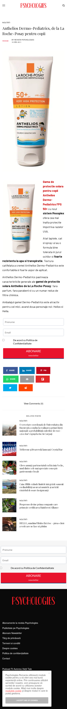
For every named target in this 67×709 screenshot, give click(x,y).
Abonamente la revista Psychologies (20, 622)
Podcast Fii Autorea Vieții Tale (17, 668)
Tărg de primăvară (11, 638)
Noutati (6, 22)
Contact (6, 658)
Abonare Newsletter (12, 633)
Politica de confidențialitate (15, 653)
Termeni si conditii (11, 643)
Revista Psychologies (24, 40)
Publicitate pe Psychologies (15, 628)
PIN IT (35, 179)
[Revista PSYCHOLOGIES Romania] (33, 5)
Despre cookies (10, 648)
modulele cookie (13, 690)
